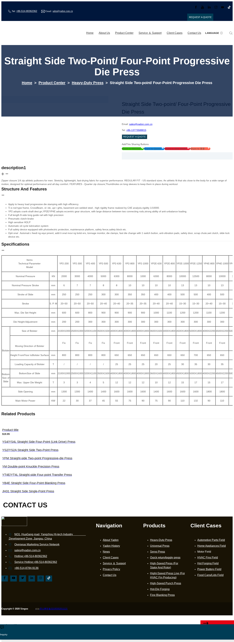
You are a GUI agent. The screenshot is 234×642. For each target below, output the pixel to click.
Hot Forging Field (208, 563)
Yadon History (111, 545)
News (106, 551)
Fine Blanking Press (162, 595)
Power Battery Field (209, 569)
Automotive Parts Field (211, 540)
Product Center (124, 32)
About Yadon (111, 540)
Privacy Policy (111, 569)
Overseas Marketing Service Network (36, 544)
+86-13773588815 (136, 130)
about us (104, 32)
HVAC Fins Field (207, 557)
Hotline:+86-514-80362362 (30, 556)
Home (90, 32)
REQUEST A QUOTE (134, 136)
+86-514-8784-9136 (26, 568)
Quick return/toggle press (165, 557)
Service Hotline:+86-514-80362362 (35, 562)
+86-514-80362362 (26, 11)
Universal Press (159, 545)
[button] (133, 148)
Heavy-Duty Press (87, 83)
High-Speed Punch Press (165, 583)
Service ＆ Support (150, 32)
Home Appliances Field (211, 545)
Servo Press (157, 551)
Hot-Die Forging (160, 589)
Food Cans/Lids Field (210, 575)
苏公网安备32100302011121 (53, 608)
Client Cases (174, 32)
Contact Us (194, 32)
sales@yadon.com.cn (63, 11)
